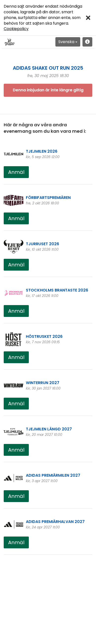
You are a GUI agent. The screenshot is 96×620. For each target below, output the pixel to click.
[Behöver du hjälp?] (87, 42)
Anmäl (16, 172)
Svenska (66, 42)
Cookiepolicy (16, 29)
